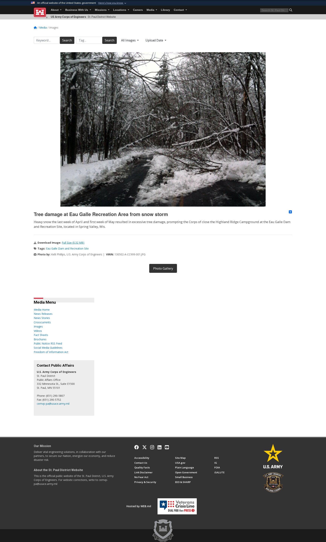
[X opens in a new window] (144, 447)
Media (151, 10)
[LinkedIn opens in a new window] (159, 447)
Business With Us (77, 10)
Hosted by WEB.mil (138, 506)
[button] (112, 3)
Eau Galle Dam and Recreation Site (67, 248)
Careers (138, 10)
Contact (179, 10)
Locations (120, 10)
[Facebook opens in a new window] (136, 447)
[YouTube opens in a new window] (167, 447)
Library (165, 10)
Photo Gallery (163, 268)
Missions (101, 10)
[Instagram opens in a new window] (152, 447)
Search (67, 40)
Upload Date (154, 40)
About (55, 10)
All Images (128, 40)
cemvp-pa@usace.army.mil (53, 403)
